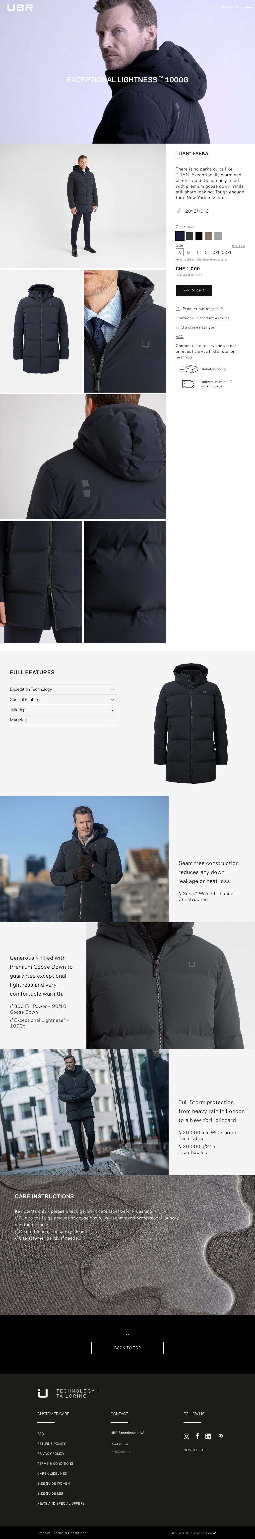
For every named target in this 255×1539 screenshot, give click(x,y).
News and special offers (61, 1503)
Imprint (45, 1533)
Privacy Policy (50, 1453)
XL (207, 253)
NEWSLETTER (195, 1450)
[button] (64, 689)
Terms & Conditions (55, 1463)
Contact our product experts (202, 318)
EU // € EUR (228, 26)
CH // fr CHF (229, 44)
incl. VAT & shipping (189, 275)
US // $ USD (228, 56)
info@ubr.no (120, 1451)
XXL (216, 253)
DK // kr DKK (229, 20)
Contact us (120, 1444)
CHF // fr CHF (228, 7)
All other (226, 14)
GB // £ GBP (228, 50)
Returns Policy (51, 1443)
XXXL (226, 253)
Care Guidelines (52, 1473)
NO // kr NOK (229, 32)
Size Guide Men (50, 1493)
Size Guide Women (53, 1483)
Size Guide (238, 246)
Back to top (127, 1348)
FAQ (180, 337)
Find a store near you (195, 327)
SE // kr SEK (229, 38)
